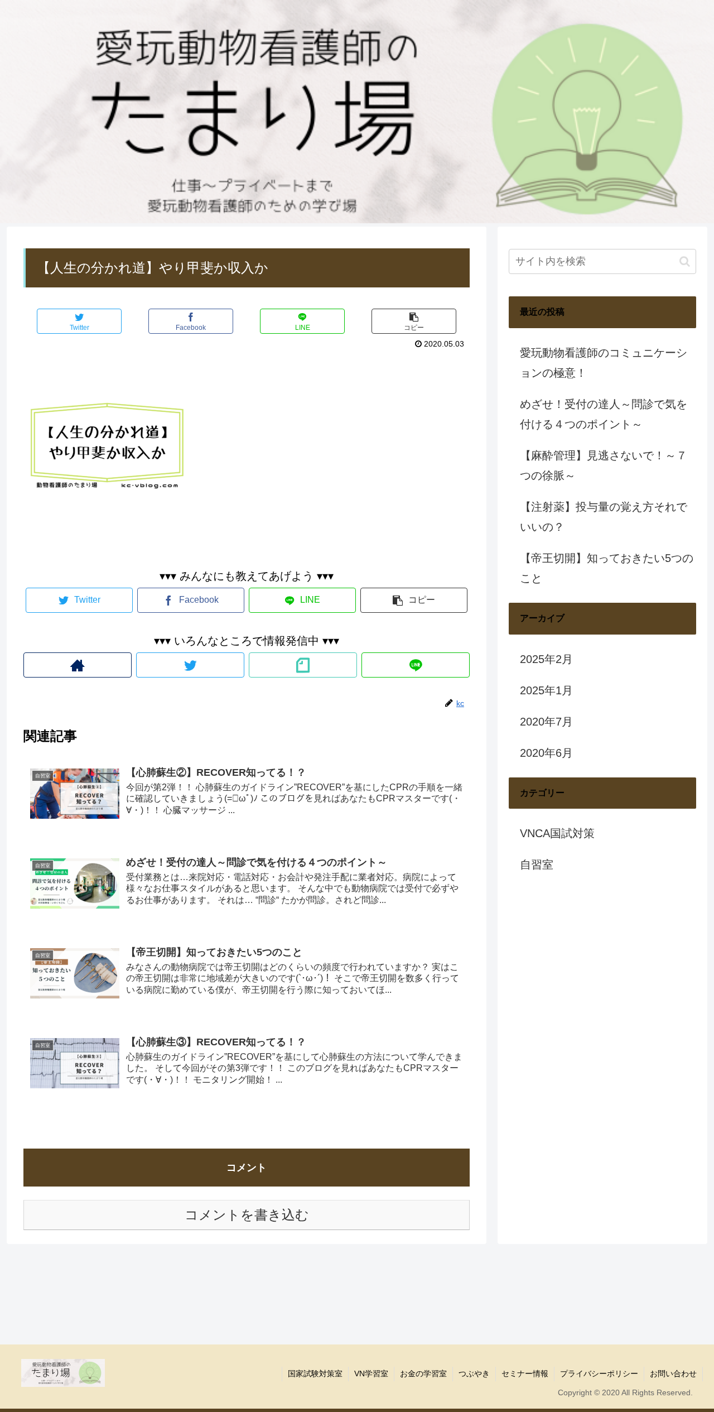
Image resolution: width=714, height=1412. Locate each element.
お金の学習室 (423, 1373)
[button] (684, 261)
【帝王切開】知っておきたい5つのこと (606, 568)
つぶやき (474, 1373)
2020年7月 (546, 721)
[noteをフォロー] (303, 665)
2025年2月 (546, 659)
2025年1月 (546, 690)
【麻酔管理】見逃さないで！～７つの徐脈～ (603, 465)
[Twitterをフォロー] (190, 665)
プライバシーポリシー (599, 1373)
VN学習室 (371, 1373)
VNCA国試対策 (557, 833)
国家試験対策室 (315, 1373)
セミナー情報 (524, 1373)
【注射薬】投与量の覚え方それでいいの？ (603, 517)
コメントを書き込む (247, 1214)
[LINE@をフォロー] (415, 665)
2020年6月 (546, 753)
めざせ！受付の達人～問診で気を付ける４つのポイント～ (603, 414)
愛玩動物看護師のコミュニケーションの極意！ (603, 363)
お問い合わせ (673, 1373)
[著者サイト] (77, 665)
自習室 (536, 864)
